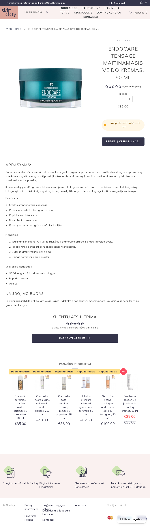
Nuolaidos (69, 8)
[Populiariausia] (20, 383)
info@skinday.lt (117, 3)
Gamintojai (112, 8)
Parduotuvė (91, 8)
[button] (113, 86)
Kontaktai (90, 17)
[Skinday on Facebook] (146, 3)
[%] (129, 383)
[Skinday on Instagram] (141, 3)
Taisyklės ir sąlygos (53, 505)
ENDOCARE (123, 40)
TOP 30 (65, 12)
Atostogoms (83, 12)
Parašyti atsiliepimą (75, 338)
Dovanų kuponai (109, 12)
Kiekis (123, 94)
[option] (50, 84)
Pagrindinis (13, 29)
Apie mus (80, 505)
